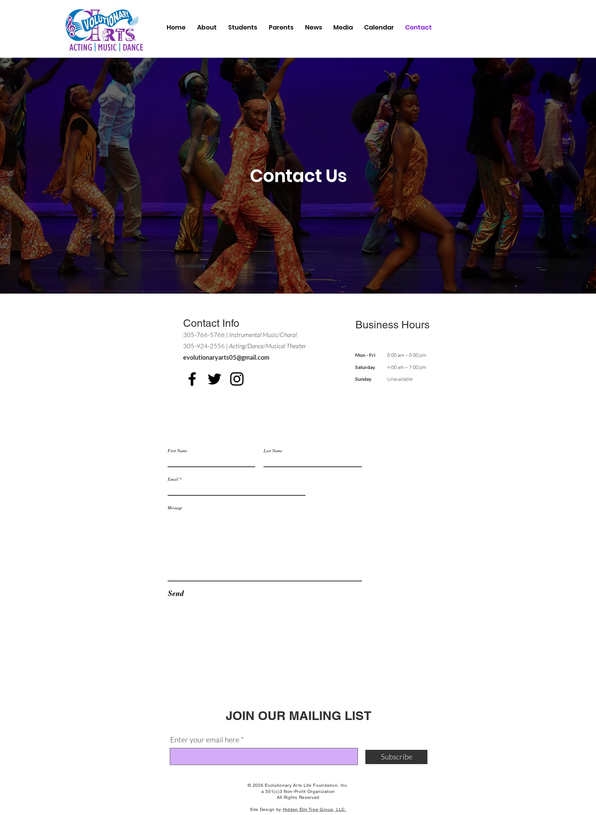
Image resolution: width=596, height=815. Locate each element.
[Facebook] (192, 379)
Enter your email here (204, 739)
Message (175, 508)
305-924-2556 (204, 346)
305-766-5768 (204, 335)
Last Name (273, 450)
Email (173, 479)
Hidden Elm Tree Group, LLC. (314, 809)
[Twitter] (214, 379)
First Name (177, 450)
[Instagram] (237, 379)
